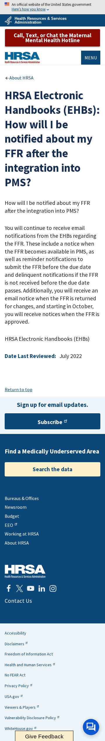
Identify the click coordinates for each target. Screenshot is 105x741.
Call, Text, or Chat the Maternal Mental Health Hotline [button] (52, 38)
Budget (12, 516)
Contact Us (18, 600)
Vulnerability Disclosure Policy (30, 717)
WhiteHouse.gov (19, 728)
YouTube (30, 588)
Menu (91, 58)
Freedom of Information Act (29, 654)
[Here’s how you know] (52, 7)
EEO (9, 525)
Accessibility (15, 633)
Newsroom (16, 507)
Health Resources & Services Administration (40, 20)
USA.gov (12, 696)
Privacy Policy (17, 685)
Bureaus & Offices (22, 498)
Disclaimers (14, 643)
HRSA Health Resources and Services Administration (25, 571)
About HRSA (21, 78)
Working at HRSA (22, 534)
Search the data (52, 469)
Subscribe (50, 422)
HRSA (22, 57)
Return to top (18, 389)
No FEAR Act (15, 675)
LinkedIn (42, 588)
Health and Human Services (28, 664)
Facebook (8, 588)
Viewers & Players (20, 707)
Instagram (53, 588)
